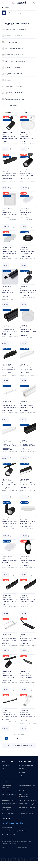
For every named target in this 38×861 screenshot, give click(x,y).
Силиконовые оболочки (27, 807)
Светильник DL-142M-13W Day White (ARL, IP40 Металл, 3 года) (10, 252)
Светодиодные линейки (9, 804)
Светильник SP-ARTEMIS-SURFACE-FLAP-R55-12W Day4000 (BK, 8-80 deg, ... (28, 291)
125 (28, 738)
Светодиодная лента (8, 800)
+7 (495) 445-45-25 (12, 823)
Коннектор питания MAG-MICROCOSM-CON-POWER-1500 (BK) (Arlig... (28, 639)
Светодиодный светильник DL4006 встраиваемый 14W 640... (28, 137)
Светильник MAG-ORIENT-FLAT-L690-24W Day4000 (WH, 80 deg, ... (28, 369)
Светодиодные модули (26, 804)
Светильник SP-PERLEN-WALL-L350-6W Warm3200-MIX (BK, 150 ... (28, 561)
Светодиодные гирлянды (27, 800)
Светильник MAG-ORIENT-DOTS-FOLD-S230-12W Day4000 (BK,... (10, 369)
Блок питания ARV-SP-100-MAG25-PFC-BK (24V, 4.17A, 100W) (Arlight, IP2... (10, 715)
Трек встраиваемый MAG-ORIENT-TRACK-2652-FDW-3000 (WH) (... (28, 406)
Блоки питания (6, 791)
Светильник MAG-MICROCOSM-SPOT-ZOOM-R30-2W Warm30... (10, 676)
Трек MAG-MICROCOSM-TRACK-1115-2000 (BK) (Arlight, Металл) (10, 600)
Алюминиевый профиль (27, 785)
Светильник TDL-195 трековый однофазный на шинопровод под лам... (10, 137)
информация (7, 761)
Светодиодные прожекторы (6, 786)
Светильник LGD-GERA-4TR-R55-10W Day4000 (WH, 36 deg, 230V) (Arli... (28, 715)
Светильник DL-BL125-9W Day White (27, 213)
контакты (6, 819)
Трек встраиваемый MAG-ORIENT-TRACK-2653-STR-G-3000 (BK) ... (10, 330)
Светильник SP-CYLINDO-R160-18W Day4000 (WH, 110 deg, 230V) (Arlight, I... (28, 330)
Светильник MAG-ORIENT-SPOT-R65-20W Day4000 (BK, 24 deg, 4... (10, 484)
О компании (5, 765)
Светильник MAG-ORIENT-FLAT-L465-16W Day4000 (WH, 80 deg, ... (10, 445)
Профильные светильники (23, 795)
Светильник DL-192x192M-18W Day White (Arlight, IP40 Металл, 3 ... (10, 214)
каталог (5, 781)
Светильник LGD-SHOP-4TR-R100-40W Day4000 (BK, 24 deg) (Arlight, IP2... (10, 523)
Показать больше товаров (18, 746)
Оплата (21, 769)
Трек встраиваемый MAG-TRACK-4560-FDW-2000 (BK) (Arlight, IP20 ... (28, 445)
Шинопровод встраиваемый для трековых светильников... (10, 291)
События (22, 776)
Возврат (22, 772)
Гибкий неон (23, 791)
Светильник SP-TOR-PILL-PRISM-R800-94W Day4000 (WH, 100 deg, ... (28, 523)
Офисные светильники (9, 794)
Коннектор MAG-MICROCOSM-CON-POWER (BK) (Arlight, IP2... (28, 676)
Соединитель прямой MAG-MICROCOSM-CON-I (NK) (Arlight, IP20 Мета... (10, 639)
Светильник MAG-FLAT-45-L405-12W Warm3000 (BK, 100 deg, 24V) (28, 484)
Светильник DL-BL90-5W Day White (10, 561)
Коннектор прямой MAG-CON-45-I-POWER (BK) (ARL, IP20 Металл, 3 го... (10, 175)
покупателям (25, 761)
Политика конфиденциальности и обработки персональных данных (16, 843)
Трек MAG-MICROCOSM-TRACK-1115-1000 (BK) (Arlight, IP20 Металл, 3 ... (28, 600)
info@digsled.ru (7, 827)
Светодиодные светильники (6, 808)
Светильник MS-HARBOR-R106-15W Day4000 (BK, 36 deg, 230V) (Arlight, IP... (28, 252)
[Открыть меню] (4, 2)
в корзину (5, 149)
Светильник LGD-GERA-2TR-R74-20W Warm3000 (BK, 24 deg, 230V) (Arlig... (28, 175)
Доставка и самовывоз (26, 765)
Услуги (4, 769)
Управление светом (26, 813)
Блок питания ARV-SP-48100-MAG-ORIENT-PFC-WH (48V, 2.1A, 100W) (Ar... (10, 406)
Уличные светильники (9, 813)
